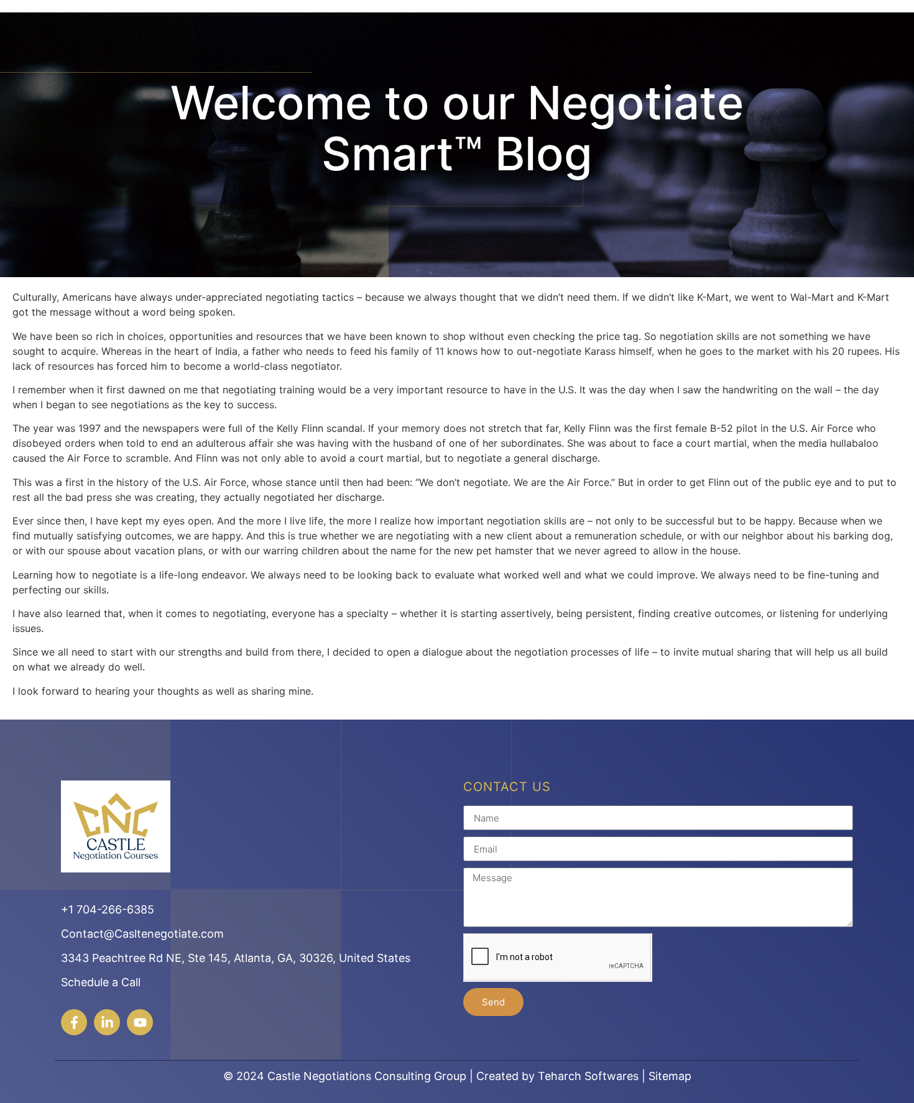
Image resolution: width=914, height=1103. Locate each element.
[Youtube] (140, 1022)
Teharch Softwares (588, 1075)
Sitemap (670, 1075)
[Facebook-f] (74, 1022)
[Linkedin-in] (107, 1022)
